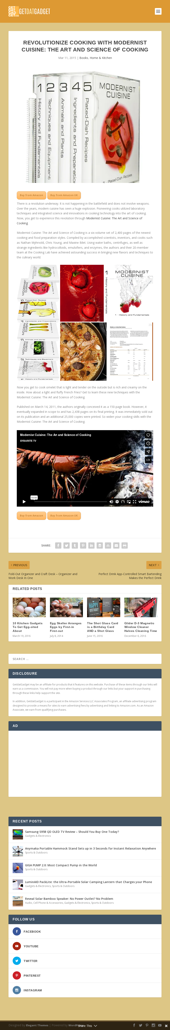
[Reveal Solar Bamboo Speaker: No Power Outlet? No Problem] (18, 901)
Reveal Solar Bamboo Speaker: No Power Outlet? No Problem (69, 899)
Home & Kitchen (101, 58)
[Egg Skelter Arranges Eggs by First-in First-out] (66, 607)
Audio (28, 903)
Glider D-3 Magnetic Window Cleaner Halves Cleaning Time (140, 627)
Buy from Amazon (31, 195)
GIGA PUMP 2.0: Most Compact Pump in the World (61, 865)
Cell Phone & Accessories (48, 903)
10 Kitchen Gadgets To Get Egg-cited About (27, 627)
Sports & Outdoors (36, 852)
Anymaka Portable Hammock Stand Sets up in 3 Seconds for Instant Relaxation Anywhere (90, 848)
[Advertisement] (85, 764)
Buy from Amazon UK (64, 195)
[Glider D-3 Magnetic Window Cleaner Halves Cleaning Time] (141, 607)
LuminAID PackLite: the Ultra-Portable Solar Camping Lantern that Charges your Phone (88, 882)
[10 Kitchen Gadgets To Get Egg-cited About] (29, 607)
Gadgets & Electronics (38, 836)
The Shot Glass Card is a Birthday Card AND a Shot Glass (102, 627)
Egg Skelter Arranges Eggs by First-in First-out (66, 627)
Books (83, 58)
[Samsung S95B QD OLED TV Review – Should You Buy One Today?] (18, 834)
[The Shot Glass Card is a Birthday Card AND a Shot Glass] (103, 607)
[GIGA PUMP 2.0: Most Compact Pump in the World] (18, 868)
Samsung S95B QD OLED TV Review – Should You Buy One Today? (72, 832)
